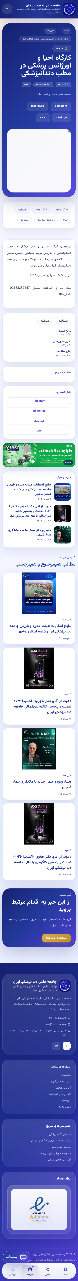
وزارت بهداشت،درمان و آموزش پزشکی (50, 1141)
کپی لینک (61, 118)
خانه (66, 30)
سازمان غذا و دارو (61, 1147)
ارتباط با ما (65, 1107)
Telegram (61, 106)
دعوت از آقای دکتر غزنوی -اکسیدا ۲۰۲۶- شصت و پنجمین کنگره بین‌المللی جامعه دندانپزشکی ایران (42, 862)
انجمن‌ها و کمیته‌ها (60, 1094)
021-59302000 (57, 1018)
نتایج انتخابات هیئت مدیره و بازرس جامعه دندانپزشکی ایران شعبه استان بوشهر (40, 628)
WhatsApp (37, 106)
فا (67, 1046)
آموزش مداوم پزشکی (59, 1160)
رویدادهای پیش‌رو (61, 1082)
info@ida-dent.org (56, 1024)
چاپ (43, 118)
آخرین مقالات (63, 1088)
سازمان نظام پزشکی (60, 1134)
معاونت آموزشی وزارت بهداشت (54, 1154)
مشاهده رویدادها (56, 938)
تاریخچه (66, 1101)
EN (56, 1046)
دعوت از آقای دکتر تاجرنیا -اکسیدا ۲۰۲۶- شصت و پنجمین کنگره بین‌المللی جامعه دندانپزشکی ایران (41, 706)
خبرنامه (50, 30)
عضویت (66, 1075)
